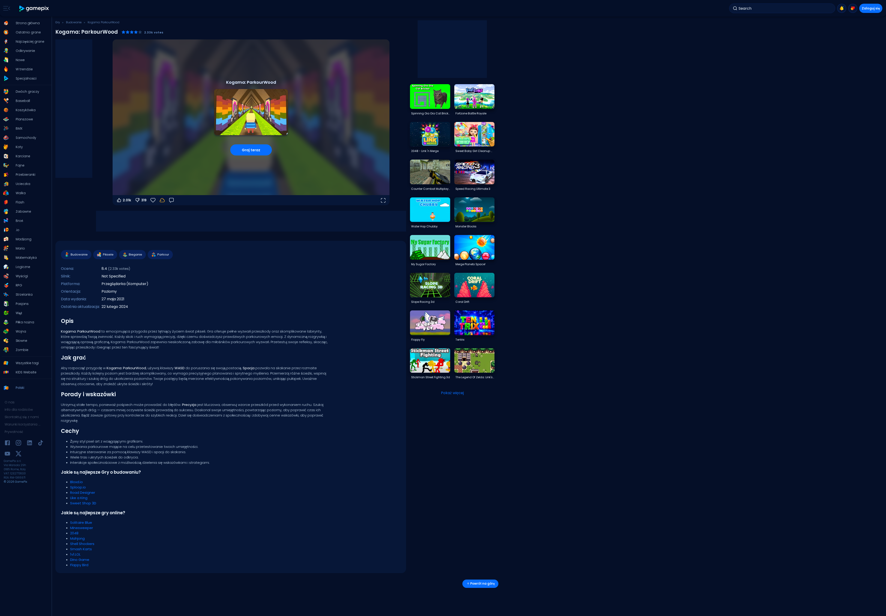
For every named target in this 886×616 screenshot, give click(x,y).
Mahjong (77, 538)
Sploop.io (78, 487)
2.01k (127, 200)
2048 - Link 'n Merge (425, 151)
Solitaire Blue (81, 522)
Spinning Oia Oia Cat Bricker (430, 113)
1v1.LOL (75, 554)
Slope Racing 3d (422, 302)
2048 (74, 533)
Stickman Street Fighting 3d (430, 377)
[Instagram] (18, 443)
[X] (18, 454)
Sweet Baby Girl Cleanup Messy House (474, 151)
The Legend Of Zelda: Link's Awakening (474, 377)
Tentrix (459, 340)
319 (144, 200)
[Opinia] (171, 200)
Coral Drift (462, 302)
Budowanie (74, 22)
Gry (57, 22)
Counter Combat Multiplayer (430, 189)
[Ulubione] (852, 8)
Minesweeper (81, 527)
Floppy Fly (418, 340)
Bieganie (135, 254)
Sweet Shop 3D (83, 503)
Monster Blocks (465, 226)
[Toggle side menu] (6, 8)
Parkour (163, 254)
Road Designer (82, 492)
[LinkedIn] (29, 443)
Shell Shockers (82, 543)
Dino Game (79, 559)
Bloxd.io (76, 481)
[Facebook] (7, 443)
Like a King (78, 497)
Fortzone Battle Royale (470, 113)
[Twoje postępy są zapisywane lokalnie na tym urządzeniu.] (162, 200)
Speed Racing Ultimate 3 (472, 189)
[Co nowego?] (841, 8)
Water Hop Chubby (424, 226)
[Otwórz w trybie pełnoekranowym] (383, 200)
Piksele (108, 254)
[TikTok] (40, 443)
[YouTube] (7, 454)
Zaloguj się (871, 8)
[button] (24, 23)
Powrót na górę (482, 583)
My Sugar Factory (423, 264)
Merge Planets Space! (470, 264)
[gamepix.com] (34, 8)
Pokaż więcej (452, 393)
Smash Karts (81, 549)
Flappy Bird (79, 564)
